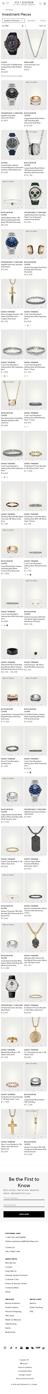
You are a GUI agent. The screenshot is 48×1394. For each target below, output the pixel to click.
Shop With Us (10, 1271)
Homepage (9, 10)
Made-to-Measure (13, 1320)
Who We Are (10, 1263)
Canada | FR (24, 1360)
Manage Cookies (25, 1375)
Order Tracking (36, 1308)
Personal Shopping (13, 1312)
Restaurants (10, 1332)
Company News (12, 1288)
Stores (8, 1292)
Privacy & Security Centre (16, 1284)
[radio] (22, 26)
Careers (8, 1267)
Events (8, 1328)
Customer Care (12, 1280)
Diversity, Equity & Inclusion (16, 1275)
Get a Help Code (12, 1252)
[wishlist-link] (7, 3)
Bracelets (31, 21)
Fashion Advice (11, 1308)
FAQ (31, 1312)
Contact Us (10, 1247)
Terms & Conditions (25, 1367)
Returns (33, 1303)
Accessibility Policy (25, 1371)
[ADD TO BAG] (18, 57)
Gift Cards (9, 1316)
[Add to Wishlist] (21, 57)
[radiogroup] (24, 26)
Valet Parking (11, 1324)
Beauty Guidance (12, 1303)
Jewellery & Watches (12, 21)
